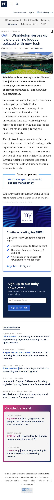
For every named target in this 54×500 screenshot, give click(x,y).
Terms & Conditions (11, 481)
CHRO (43, 24)
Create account (19, 12)
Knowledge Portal (18, 408)
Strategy (12, 24)
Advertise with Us (28, 477)
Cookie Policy (29, 481)
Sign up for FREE (19, 308)
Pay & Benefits (31, 20)
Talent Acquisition (29, 24)
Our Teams (44, 477)
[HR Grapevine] (4, 4)
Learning (45, 20)
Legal (49, 481)
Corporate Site (11, 477)
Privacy (41, 481)
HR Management (13, 20)
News (4, 31)
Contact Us (28, 484)
